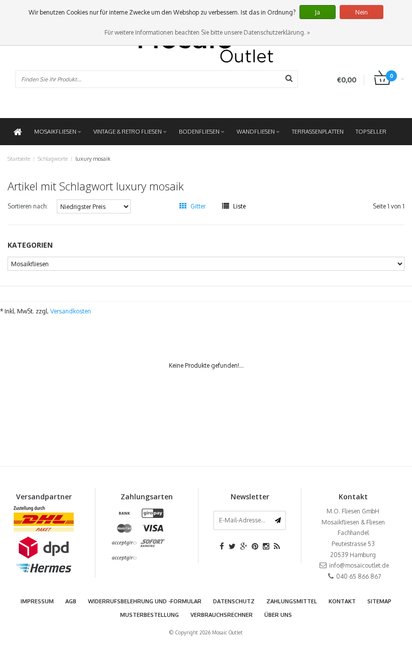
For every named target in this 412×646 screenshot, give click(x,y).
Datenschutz (234, 601)
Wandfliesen (256, 131)
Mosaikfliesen (55, 131)
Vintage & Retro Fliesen (127, 131)
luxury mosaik (93, 158)
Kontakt (342, 601)
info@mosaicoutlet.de (359, 565)
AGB (70, 601)
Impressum (37, 601)
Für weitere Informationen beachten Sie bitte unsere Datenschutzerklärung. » (207, 32)
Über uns (278, 614)
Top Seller (371, 131)
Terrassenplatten (318, 131)
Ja (317, 12)
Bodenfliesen (199, 131)
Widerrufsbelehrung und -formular (144, 601)
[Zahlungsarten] (124, 513)
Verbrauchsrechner (221, 614)
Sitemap (379, 601)
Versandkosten (70, 311)
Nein (361, 12)
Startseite (19, 158)
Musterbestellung (149, 614)
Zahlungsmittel (291, 601)
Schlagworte (53, 158)
